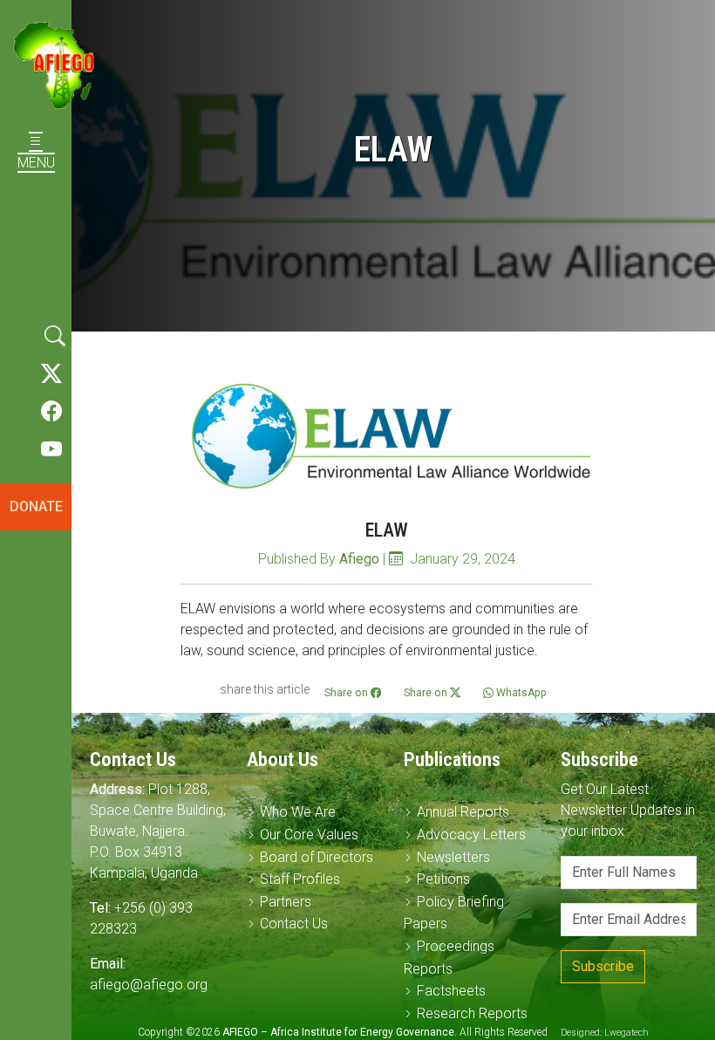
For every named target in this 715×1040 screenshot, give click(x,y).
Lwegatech (626, 1032)
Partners (285, 901)
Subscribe (603, 966)
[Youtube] (51, 450)
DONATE (36, 506)
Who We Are (298, 812)
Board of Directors (316, 857)
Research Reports (472, 1013)
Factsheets (451, 990)
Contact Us (294, 923)
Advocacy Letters (471, 834)
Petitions (443, 879)
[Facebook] (51, 412)
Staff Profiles (300, 879)
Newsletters (453, 857)
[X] (51, 374)
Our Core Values (309, 834)
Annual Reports (463, 812)
